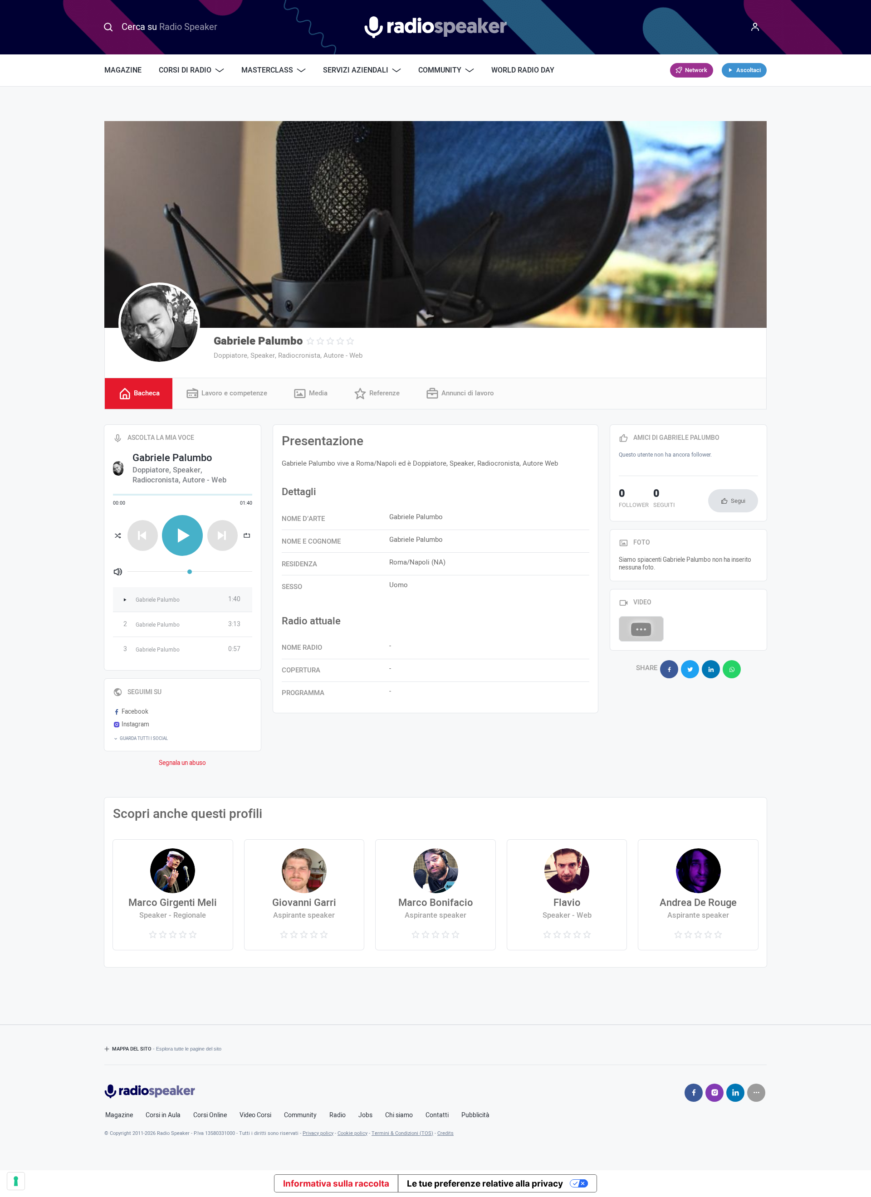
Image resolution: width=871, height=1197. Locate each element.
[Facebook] (694, 1093)
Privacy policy (318, 1133)
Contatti (437, 1115)
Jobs (365, 1115)
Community (300, 1115)
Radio (337, 1115)
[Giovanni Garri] (304, 894)
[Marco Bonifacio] (435, 894)
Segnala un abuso (182, 763)
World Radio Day (522, 70)
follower (634, 499)
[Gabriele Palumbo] (159, 323)
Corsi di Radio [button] (185, 70)
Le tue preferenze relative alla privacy (485, 1183)
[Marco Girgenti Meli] (172, 894)
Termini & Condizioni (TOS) (402, 1133)
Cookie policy (352, 1133)
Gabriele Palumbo (258, 341)
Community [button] (439, 70)
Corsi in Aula (163, 1115)
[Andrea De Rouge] (698, 894)
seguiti (664, 499)
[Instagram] (714, 1093)
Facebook (135, 711)
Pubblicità (475, 1115)
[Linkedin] (735, 1093)
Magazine (123, 70)
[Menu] (755, 27)
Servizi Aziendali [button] (355, 70)
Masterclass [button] (267, 70)
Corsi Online (210, 1115)
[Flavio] (566, 894)
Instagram (135, 724)
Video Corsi (255, 1115)
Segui (738, 500)
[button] (182, 738)
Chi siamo (399, 1115)
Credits (445, 1133)
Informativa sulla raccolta (336, 1183)
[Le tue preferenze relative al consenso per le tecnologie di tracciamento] (15, 1181)
